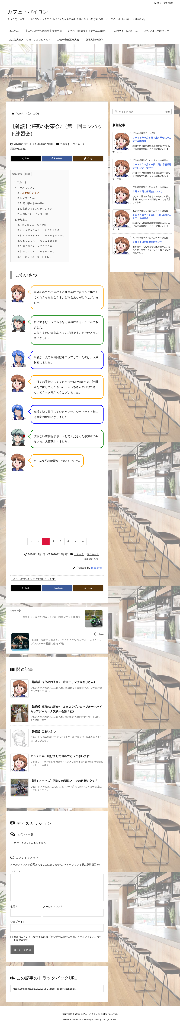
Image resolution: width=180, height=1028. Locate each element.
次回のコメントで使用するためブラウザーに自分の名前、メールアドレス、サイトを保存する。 (58, 938)
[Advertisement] (90, 70)
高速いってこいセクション (34, 208)
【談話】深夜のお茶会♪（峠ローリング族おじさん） (63, 682)
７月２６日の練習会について (147, 191)
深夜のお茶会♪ (18, 148)
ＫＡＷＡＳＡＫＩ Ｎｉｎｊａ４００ (41, 235)
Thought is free (109, 1019)
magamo (96, 567)
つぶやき (35, 113)
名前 (13, 906)
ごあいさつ (21, 182)
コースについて (24, 187)
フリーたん (26, 197)
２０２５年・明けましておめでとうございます (59, 756)
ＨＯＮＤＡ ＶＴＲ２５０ (34, 246)
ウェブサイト (17, 921)
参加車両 (20, 219)
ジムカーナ (79, 143)
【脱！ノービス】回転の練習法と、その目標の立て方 (64, 780)
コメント (15, 871)
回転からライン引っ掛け (33, 213)
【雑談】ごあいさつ (43, 731)
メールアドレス (52, 906)
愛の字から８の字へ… (32, 203)
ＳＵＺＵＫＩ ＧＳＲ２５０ (36, 251)
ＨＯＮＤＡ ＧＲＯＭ (32, 224)
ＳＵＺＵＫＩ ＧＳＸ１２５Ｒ (37, 240)
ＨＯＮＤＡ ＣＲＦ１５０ (34, 256)
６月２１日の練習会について (147, 241)
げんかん (19, 113)
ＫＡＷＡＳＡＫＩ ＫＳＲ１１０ (38, 230)
